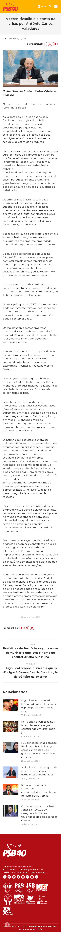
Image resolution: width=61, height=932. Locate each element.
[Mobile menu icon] (56, 6)
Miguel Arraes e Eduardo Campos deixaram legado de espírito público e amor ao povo (39, 706)
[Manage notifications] (7, 924)
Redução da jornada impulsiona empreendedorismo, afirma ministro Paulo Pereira (38, 790)
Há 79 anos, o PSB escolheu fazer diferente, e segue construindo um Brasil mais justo (38, 727)
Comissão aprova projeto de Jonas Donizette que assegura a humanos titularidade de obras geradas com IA (39, 813)
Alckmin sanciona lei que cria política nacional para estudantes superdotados (39, 771)
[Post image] (10, 705)
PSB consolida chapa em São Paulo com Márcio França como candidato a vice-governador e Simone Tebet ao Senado (39, 749)
